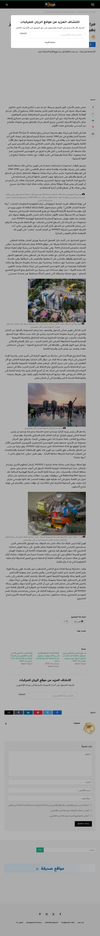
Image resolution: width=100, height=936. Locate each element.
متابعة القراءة (50, 42)
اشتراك (23, 34)
